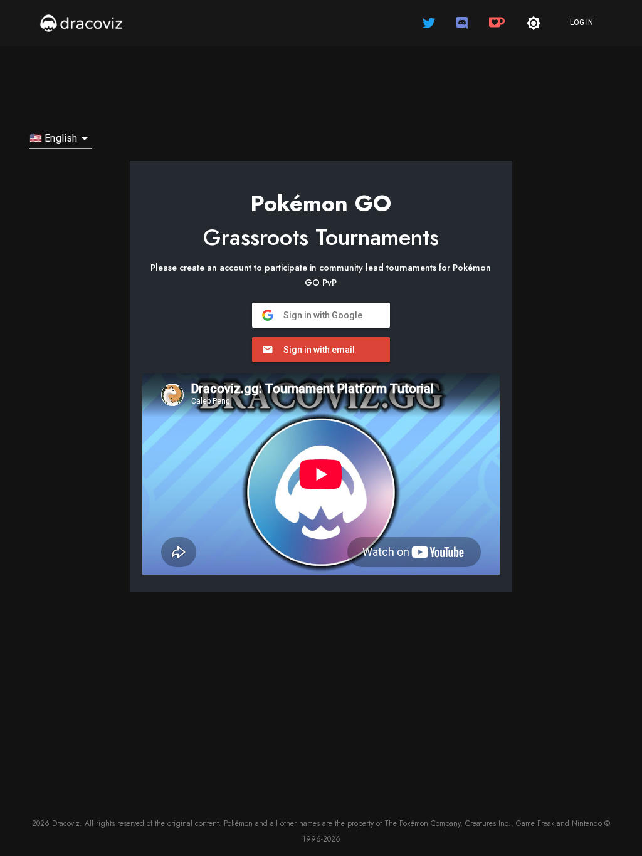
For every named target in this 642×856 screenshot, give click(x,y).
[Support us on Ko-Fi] (498, 23)
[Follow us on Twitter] (430, 23)
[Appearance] (533, 23)
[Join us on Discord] (463, 23)
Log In (581, 22)
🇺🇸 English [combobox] (53, 138)
